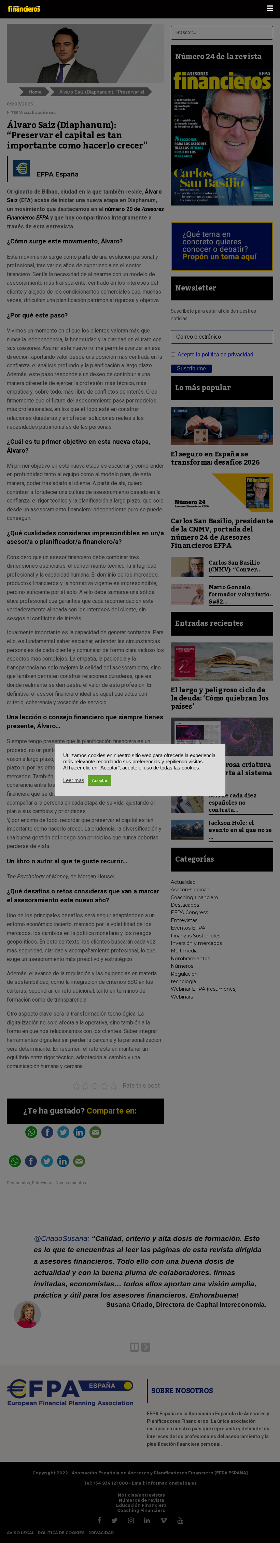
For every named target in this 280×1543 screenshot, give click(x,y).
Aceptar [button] (99, 780)
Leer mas (73, 780)
